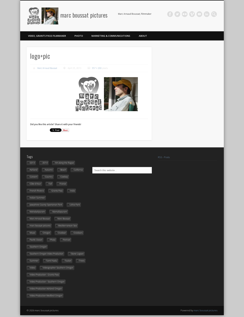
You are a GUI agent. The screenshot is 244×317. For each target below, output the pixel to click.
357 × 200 (97, 68)
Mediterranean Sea (67, 225)
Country (49, 176)
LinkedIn (207, 14)
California (78, 169)
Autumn (49, 169)
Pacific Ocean (36, 239)
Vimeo (192, 14)
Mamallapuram (60, 211)
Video (32, 267)
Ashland (33, 169)
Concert (33, 176)
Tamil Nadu (51, 260)
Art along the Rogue (64, 162)
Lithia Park (75, 204)
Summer (34, 260)
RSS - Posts (164, 157)
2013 (32, 162)
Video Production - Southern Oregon (47, 281)
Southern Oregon (38, 246)
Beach (63, 169)
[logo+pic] (107, 94)
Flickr (185, 14)
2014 (45, 162)
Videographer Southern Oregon (58, 267)
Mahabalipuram (37, 211)
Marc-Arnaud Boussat (40, 218)
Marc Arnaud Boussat (47, 68)
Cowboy (64, 176)
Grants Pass (57, 190)
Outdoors (78, 232)
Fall (50, 183)
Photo (78, 35)
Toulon (68, 260)
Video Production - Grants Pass (44, 274)
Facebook (170, 14)
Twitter (177, 14)
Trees (81, 260)
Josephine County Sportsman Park (46, 204)
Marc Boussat (64, 218)
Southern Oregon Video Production (46, 253)
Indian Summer (37, 197)
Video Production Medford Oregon (46, 295)
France (63, 183)
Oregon (46, 232)
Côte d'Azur (35, 183)
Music (32, 232)
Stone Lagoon (77, 253)
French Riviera (37, 190)
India (72, 190)
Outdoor (62, 232)
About (143, 35)
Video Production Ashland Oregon (46, 288)
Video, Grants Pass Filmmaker (47, 35)
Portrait (66, 239)
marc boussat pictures (84, 15)
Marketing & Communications (110, 35)
